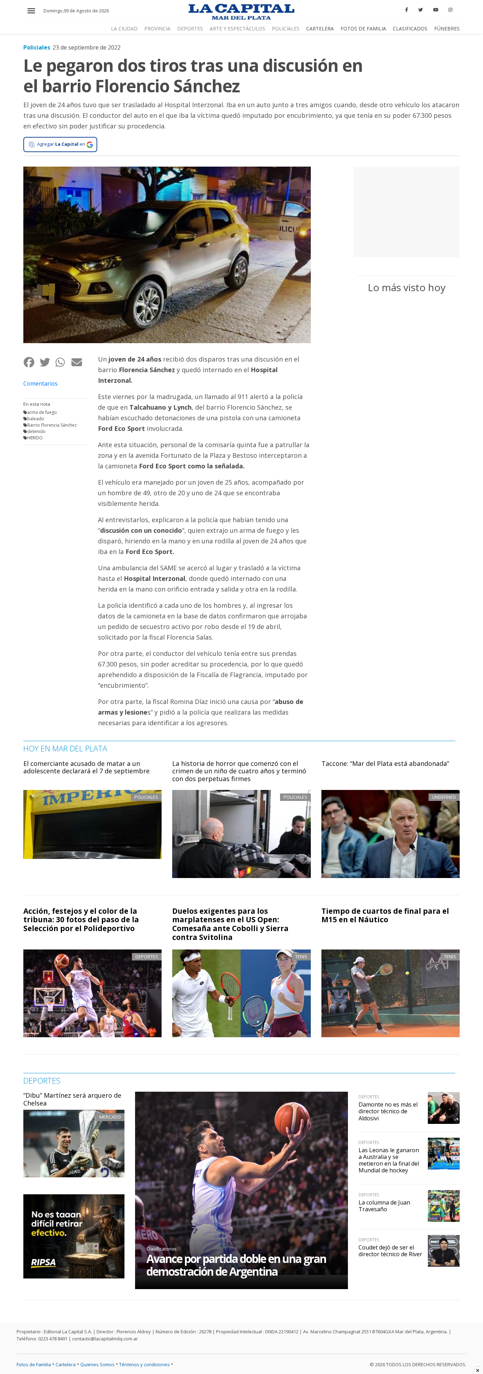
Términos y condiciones (144, 1364)
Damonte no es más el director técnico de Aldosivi (388, 1111)
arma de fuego (42, 412)
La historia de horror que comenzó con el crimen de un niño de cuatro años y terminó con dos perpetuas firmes (239, 771)
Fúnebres (447, 28)
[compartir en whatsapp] (63, 362)
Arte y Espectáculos (237, 28)
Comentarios (40, 383)
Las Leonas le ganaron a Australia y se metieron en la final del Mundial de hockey (389, 1160)
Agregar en (61, 144)
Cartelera (320, 28)
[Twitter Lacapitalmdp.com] (421, 10)
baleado (35, 419)
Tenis (301, 956)
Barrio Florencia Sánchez (52, 425)
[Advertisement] (407, 211)
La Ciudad (124, 28)
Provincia (157, 28)
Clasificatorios (161, 1249)
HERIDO (35, 438)
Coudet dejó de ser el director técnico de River (390, 1250)
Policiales (285, 28)
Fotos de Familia (363, 28)
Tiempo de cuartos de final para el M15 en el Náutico (385, 915)
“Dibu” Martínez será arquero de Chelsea (72, 1099)
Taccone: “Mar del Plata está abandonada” (385, 763)
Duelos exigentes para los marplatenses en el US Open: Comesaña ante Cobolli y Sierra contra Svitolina (230, 924)
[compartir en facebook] (31, 362)
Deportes (190, 28)
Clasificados (410, 28)
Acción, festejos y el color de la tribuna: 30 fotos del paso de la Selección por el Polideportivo (81, 920)
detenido (36, 431)
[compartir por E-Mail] (79, 362)
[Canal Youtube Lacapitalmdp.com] (435, 10)
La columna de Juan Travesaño (384, 1206)
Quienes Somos (97, 1364)
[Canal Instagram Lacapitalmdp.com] (450, 10)
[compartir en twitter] (47, 362)
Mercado (110, 1117)
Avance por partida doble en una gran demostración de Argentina (236, 1265)
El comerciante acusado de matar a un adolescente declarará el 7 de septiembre (86, 767)
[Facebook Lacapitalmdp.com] (407, 10)
